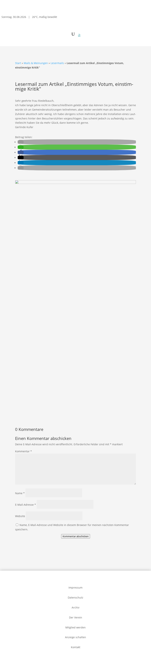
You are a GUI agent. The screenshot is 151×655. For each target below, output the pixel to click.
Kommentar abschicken (76, 536)
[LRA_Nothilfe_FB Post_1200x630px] (75, 414)
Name (20, 493)
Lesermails (57, 63)
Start (18, 63)
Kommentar (23, 451)
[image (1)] (75, 183)
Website (20, 516)
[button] (21, 142)
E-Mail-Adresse (25, 504)
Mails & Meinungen (36, 63)
